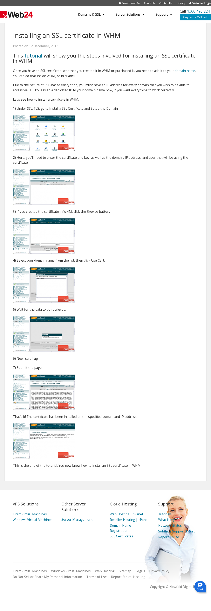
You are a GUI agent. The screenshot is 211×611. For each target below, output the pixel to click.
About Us (149, 3)
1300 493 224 (198, 11)
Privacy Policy (159, 571)
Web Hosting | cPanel (126, 514)
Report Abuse (168, 537)
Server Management (77, 519)
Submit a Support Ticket (176, 531)
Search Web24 (130, 3)
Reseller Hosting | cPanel (129, 520)
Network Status (170, 525)
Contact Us (165, 3)
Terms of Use (96, 577)
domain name (185, 71)
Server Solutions (128, 14)
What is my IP (168, 520)
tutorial (34, 55)
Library (181, 3)
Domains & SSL (89, 14)
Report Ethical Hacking (128, 577)
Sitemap (125, 571)
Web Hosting (105, 571)
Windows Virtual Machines (32, 520)
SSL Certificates (121, 536)
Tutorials (165, 514)
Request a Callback (195, 17)
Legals (140, 571)
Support (162, 14)
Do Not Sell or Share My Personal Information (47, 577)
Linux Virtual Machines (30, 514)
